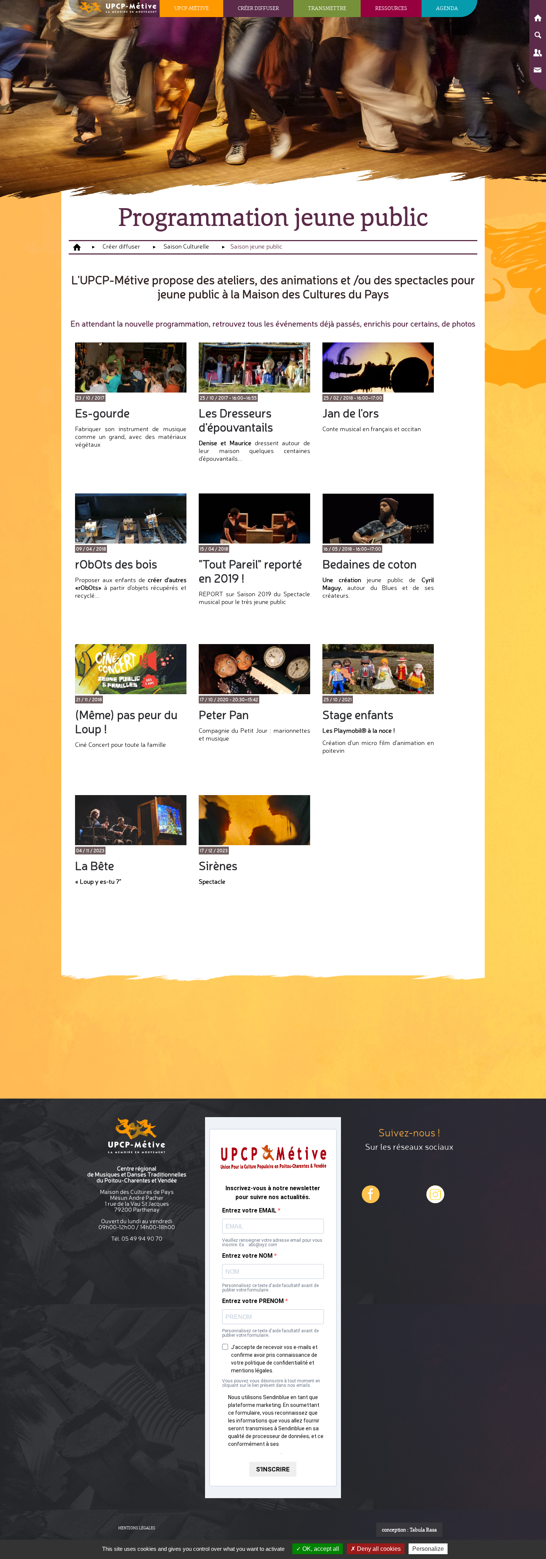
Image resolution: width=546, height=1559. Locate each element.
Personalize (428, 1549)
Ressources (391, 8)
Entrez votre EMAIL (250, 1211)
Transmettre (327, 8)
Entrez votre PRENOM (253, 1301)
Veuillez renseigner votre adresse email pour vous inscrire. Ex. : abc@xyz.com (272, 1242)
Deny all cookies (378, 1549)
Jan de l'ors (350, 413)
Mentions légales (136, 1527)
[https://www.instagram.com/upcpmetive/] (371, 1200)
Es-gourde (102, 413)
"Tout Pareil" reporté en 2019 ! (250, 571)
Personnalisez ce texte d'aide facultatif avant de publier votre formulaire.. (270, 1287)
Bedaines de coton (369, 564)
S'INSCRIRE (273, 1469)
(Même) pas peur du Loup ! (126, 722)
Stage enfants (357, 715)
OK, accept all (320, 1549)
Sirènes (218, 866)
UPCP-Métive (191, 8)
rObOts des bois (116, 564)
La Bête (94, 866)
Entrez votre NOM (248, 1256)
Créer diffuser (258, 8)
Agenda (447, 8)
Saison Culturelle (186, 246)
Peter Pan (224, 715)
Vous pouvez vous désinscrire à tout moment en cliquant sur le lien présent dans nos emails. (271, 1383)
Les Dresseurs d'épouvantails (236, 420)
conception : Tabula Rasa (409, 1529)
